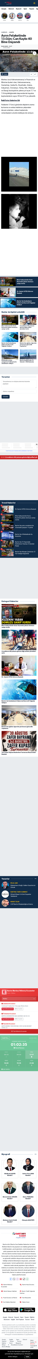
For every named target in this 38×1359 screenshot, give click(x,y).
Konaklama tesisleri (17, 1345)
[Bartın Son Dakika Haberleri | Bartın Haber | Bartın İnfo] (8, 3)
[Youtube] (20, 1279)
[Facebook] (10, 1279)
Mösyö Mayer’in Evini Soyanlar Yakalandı (21, 895)
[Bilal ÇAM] (5, 885)
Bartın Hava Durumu (28, 1284)
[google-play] (27, 1310)
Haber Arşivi (25, 1302)
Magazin (18, 1343)
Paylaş (5, 74)
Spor (25, 9)
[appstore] (10, 1310)
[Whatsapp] (27, 1279)
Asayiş (3, 9)
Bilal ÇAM (14, 883)
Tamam (27, 1356)
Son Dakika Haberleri (9, 1302)
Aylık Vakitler (6, 1069)
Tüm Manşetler (26, 1297)
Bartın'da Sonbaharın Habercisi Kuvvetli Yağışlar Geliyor (9, 345)
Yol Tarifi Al (19, 1009)
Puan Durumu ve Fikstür (10, 1297)
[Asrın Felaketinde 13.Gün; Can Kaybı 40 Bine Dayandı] (19, 61)
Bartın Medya (6, 1346)
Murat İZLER (15, 901)
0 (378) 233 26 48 (8, 1009)
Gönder (5, 396)
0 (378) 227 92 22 (8, 1019)
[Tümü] (35, 879)
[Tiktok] (24, 1279)
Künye (4, 1345)
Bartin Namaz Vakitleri (10, 1291)
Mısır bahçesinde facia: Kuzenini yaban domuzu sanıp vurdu (9, 327)
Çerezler (21, 1356)
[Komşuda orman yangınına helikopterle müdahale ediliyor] (10, 354)
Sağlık (13, 1319)
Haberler (4, 32)
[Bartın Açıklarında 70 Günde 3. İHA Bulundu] (28, 354)
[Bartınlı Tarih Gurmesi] (5, 894)
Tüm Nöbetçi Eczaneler (20, 1031)
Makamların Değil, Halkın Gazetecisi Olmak (23, 886)
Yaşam (31, 9)
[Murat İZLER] (5, 903)
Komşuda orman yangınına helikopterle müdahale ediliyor (9, 362)
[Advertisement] (19, 135)
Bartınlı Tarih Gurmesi (19, 892)
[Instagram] (17, 1279)
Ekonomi (7, 1319)
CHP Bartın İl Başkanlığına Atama (22, 904)
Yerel (32, 1319)
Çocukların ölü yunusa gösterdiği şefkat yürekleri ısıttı (27, 327)
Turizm (27, 1319)
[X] (14, 1279)
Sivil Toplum (20, 1319)
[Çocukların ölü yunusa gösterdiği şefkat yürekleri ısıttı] (28, 320)
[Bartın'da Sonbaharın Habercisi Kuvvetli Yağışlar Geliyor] (10, 337)
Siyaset (18, 9)
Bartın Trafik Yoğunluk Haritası (27, 1292)
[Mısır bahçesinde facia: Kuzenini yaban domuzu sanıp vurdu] (10, 320)
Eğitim (32, 1317)
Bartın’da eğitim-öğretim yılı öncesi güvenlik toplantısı (28, 345)
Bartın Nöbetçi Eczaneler (6, 1285)
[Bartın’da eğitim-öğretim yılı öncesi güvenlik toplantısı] (28, 337)
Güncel (11, 9)
